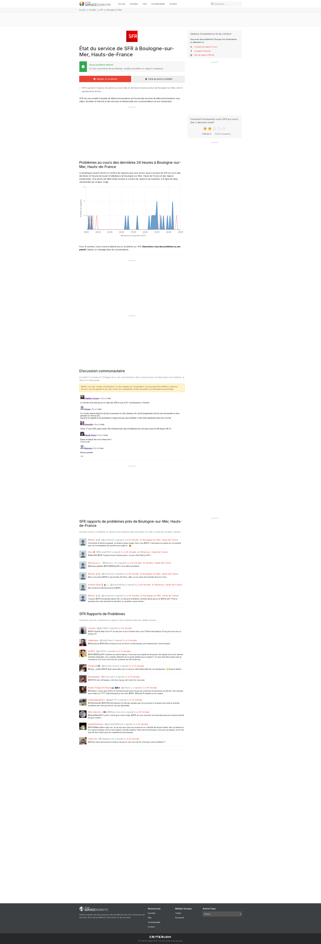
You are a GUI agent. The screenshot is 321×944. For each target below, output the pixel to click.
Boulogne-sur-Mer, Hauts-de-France (160, 540)
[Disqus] (132, 425)
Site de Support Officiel (204, 55)
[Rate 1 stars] (205, 129)
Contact (173, 4)
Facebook (179, 917)
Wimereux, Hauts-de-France (154, 552)
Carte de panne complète (160, 79)
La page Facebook (202, 51)
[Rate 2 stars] (210, 129)
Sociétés (134, 4)
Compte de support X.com (205, 47)
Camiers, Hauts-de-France (158, 563)
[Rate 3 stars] (214, 129)
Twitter (178, 913)
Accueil (121, 4)
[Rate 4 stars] (219, 129)
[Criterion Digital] (160, 937)
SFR (101, 10)
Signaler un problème (106, 79)
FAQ (145, 4)
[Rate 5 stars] (224, 129)
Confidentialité (158, 4)
